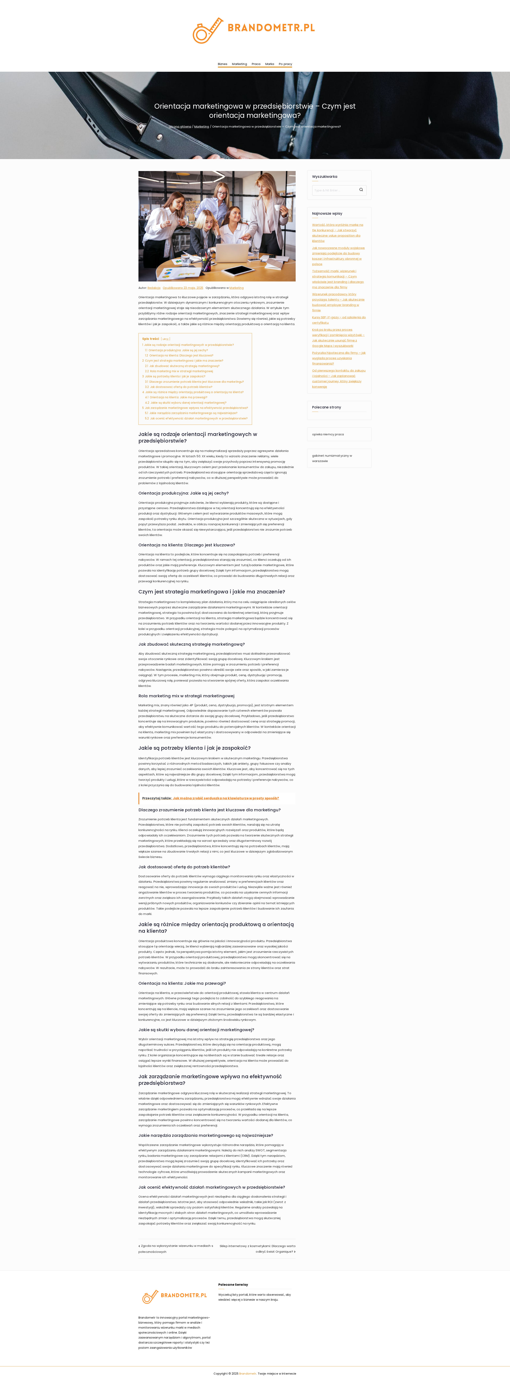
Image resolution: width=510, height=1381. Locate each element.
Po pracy (285, 64)
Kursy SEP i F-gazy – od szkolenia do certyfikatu (339, 320)
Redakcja (154, 288)
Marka (269, 64)
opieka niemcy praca (328, 434)
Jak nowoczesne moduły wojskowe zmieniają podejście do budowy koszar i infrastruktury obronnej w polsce (338, 256)
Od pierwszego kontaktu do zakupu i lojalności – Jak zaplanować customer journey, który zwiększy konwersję (339, 378)
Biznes (223, 64)
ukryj (165, 339)
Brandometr (247, 1374)
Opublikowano (183, 288)
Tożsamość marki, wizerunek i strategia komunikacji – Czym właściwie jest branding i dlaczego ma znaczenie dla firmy (338, 279)
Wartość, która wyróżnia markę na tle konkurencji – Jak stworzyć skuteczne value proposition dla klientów (337, 233)
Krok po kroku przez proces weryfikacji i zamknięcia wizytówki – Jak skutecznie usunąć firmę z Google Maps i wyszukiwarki (338, 338)
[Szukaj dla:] (339, 190)
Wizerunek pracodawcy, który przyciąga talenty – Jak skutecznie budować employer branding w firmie (338, 302)
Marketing (239, 64)
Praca (256, 64)
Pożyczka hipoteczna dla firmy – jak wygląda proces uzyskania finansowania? (339, 358)
